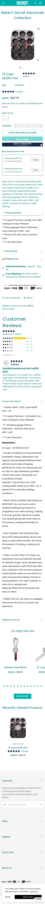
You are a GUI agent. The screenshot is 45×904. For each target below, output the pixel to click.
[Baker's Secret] (22, 3)
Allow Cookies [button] (28, 897)
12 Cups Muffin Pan (18, 747)
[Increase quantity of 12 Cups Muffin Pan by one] (40, 125)
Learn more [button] (33, 891)
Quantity (6, 125)
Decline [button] (8, 897)
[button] (29, 73)
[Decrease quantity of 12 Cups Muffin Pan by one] (15, 125)
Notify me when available (22, 132)
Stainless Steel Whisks (15, 667)
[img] (17, 361)
